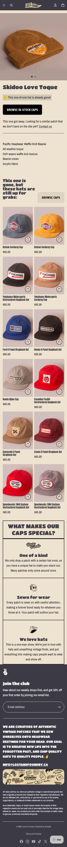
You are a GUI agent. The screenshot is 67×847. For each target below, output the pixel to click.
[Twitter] (45, 841)
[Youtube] (33, 841)
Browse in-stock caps (22, 109)
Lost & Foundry (28, 826)
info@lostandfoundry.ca (25, 764)
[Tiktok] (39, 841)
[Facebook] (21, 841)
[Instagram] (27, 841)
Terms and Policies (33, 834)
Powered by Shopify (43, 826)
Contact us (45, 126)
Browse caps (51, 197)
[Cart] (63, 5)
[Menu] (4, 5)
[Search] (11, 5)
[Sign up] (59, 707)
